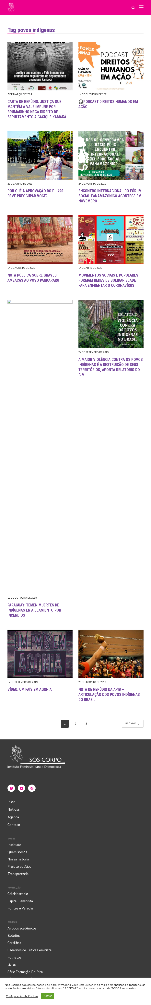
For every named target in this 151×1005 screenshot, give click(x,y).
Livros (12, 964)
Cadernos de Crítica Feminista (29, 950)
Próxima (130, 723)
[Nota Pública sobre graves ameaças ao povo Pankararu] (40, 239)
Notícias (13, 809)
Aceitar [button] (48, 996)
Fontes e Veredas (20, 908)
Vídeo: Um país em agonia (29, 689)
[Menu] (141, 7)
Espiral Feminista (20, 901)
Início (11, 802)
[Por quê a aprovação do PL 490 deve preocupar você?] (40, 155)
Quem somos (17, 852)
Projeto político (19, 866)
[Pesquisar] (133, 7)
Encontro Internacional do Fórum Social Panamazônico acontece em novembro (110, 195)
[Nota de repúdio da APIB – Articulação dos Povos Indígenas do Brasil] (111, 654)
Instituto (14, 845)
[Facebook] (32, 788)
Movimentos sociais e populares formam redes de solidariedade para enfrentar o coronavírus (108, 280)
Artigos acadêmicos (21, 928)
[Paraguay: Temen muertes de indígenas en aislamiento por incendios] (40, 447)
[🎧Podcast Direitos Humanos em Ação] (111, 66)
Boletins (13, 935)
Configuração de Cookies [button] (22, 996)
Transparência (18, 874)
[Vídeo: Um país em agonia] (40, 654)
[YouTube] (21, 788)
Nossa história (18, 859)
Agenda (13, 817)
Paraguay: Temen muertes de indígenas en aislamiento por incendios (34, 610)
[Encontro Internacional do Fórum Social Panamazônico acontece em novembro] (111, 155)
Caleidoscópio (17, 894)
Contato (13, 825)
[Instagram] (11, 788)
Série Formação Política (25, 972)
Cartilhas (14, 943)
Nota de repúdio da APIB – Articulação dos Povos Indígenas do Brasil (109, 694)
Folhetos (14, 957)
